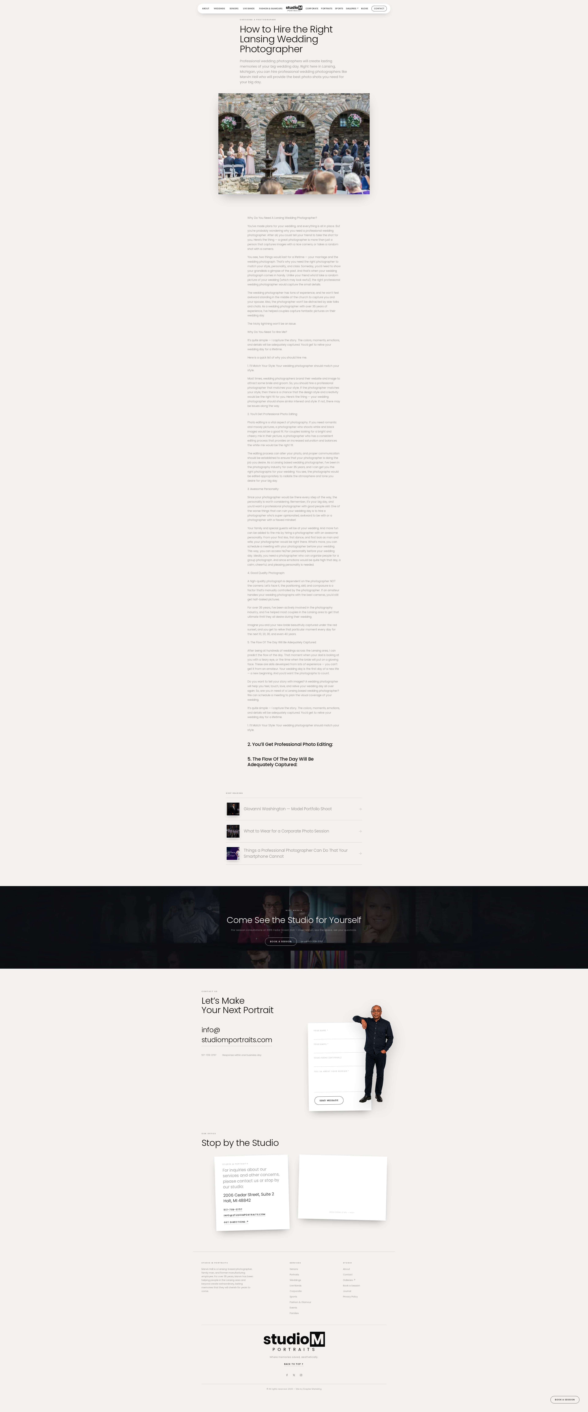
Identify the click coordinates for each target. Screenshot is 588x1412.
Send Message (329, 1100)
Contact (347, 1274)
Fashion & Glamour (300, 1302)
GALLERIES (352, 8)
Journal (347, 1291)
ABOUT (205, 8)
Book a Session (281, 941)
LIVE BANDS (249, 8)
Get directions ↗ (236, 1222)
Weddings (295, 1280)
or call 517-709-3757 (312, 941)
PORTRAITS (326, 8)
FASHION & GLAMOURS (270, 8)
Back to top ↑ (294, 1364)
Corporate (296, 1291)
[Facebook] (286, 1375)
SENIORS (234, 8)
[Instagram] (301, 1375)
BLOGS (364, 8)
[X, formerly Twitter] (294, 1375)
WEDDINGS (219, 8)
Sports (293, 1296)
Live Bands (296, 1285)
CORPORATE (312, 8)
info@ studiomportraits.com (237, 1034)
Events (293, 1307)
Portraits (294, 1274)
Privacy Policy (350, 1296)
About (346, 1269)
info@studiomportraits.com (244, 1215)
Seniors (294, 1269)
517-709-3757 (209, 1055)
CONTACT (379, 8)
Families (294, 1313)
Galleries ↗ (349, 1280)
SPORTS (339, 8)
